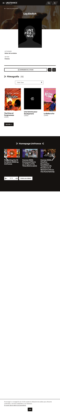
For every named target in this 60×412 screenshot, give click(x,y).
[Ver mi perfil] (55, 3)
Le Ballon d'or (49, 114)
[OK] (30, 409)
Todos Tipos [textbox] (20, 82)
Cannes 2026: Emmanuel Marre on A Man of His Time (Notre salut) (29, 163)
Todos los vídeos (25, 178)
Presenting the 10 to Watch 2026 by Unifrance (11, 162)
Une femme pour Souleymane (30, 113)
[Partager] (49, 70)
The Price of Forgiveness (9, 114)
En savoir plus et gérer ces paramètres (15, 405)
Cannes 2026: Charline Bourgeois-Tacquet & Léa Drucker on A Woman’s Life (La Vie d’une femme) (47, 166)
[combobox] (29, 82)
